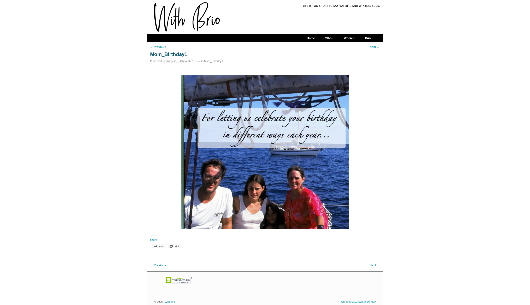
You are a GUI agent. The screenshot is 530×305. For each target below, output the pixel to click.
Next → (375, 47)
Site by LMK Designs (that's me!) (358, 301)
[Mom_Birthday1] (265, 152)
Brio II (369, 38)
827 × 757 (194, 61)
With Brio (170, 301)
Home (311, 38)
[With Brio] (265, 17)
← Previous (158, 47)
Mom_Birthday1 (213, 61)
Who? (329, 38)
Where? (349, 38)
